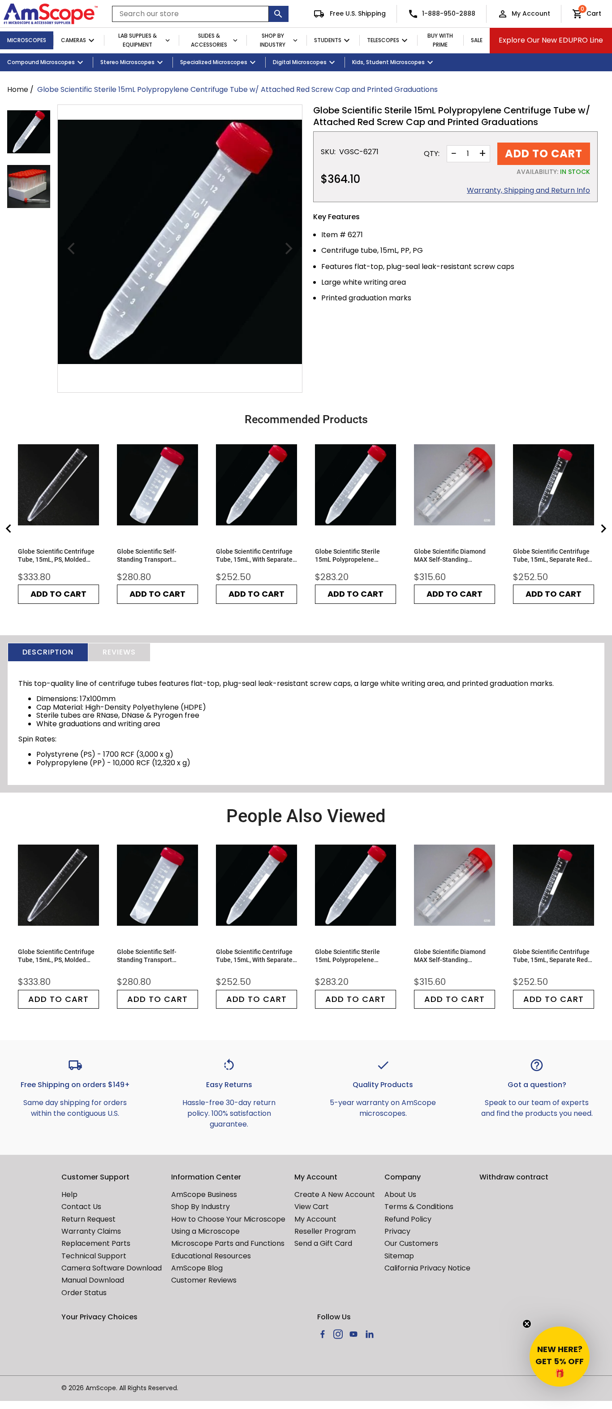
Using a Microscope (205, 1231)
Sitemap (399, 1256)
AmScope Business (204, 1194)
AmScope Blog (197, 1268)
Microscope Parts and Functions (227, 1243)
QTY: (432, 154)
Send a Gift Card (323, 1243)
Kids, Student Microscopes (388, 62)
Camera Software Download (111, 1268)
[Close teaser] (526, 1323)
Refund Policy (407, 1219)
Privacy (397, 1231)
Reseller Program (325, 1231)
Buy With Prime (440, 40)
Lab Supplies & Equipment (137, 40)
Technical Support (93, 1256)
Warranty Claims (91, 1231)
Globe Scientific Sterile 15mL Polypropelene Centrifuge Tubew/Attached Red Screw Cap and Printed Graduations (355, 556)
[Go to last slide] (9, 529)
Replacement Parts (95, 1243)
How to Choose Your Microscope (228, 1219)
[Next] (287, 249)
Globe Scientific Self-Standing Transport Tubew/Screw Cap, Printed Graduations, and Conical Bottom (154, 556)
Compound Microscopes (41, 62)
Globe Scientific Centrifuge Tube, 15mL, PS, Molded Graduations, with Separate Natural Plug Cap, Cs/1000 (57, 556)
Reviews (119, 652)
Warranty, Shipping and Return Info (528, 190)
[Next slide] (603, 529)
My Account (531, 13)
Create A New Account (334, 1194)
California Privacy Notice (427, 1268)
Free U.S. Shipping (357, 13)
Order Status (84, 1293)
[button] (560, 1357)
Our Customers (411, 1243)
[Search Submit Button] (279, 14)
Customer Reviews (204, 1280)
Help (69, 1194)
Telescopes (383, 40)
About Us (400, 1194)
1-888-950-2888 (448, 13)
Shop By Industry (272, 40)
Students (327, 40)
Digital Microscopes (300, 62)
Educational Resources (211, 1256)
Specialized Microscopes (213, 62)
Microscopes (26, 40)
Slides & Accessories (209, 40)
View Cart (311, 1206)
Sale (477, 40)
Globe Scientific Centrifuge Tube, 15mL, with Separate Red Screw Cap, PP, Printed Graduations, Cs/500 (254, 556)
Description (47, 652)
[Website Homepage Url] (51, 14)
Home (17, 89)
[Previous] (72, 249)
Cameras (73, 40)
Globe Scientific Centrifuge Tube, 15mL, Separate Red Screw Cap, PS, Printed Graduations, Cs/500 (551, 556)
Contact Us (81, 1206)
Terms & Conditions (418, 1206)
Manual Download (92, 1280)
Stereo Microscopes (127, 62)
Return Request (88, 1219)
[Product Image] (28, 131)
